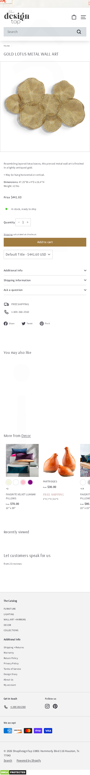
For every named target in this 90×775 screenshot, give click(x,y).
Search (8, 760)
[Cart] (74, 17)
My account (10, 684)
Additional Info (13, 270)
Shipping (8, 234)
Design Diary (10, 674)
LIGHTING (9, 614)
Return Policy (11, 658)
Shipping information (17, 280)
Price (7, 197)
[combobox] (45, 31)
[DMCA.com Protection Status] (45, 772)
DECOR (7, 624)
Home (7, 45)
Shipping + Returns (14, 647)
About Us (8, 679)
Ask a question (13, 290)
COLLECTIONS (11, 630)
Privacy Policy (11, 663)
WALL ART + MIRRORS (15, 619)
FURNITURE (10, 608)
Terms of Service (12, 668)
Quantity (9, 222)
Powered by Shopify (29, 760)
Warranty (9, 652)
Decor (26, 435)
